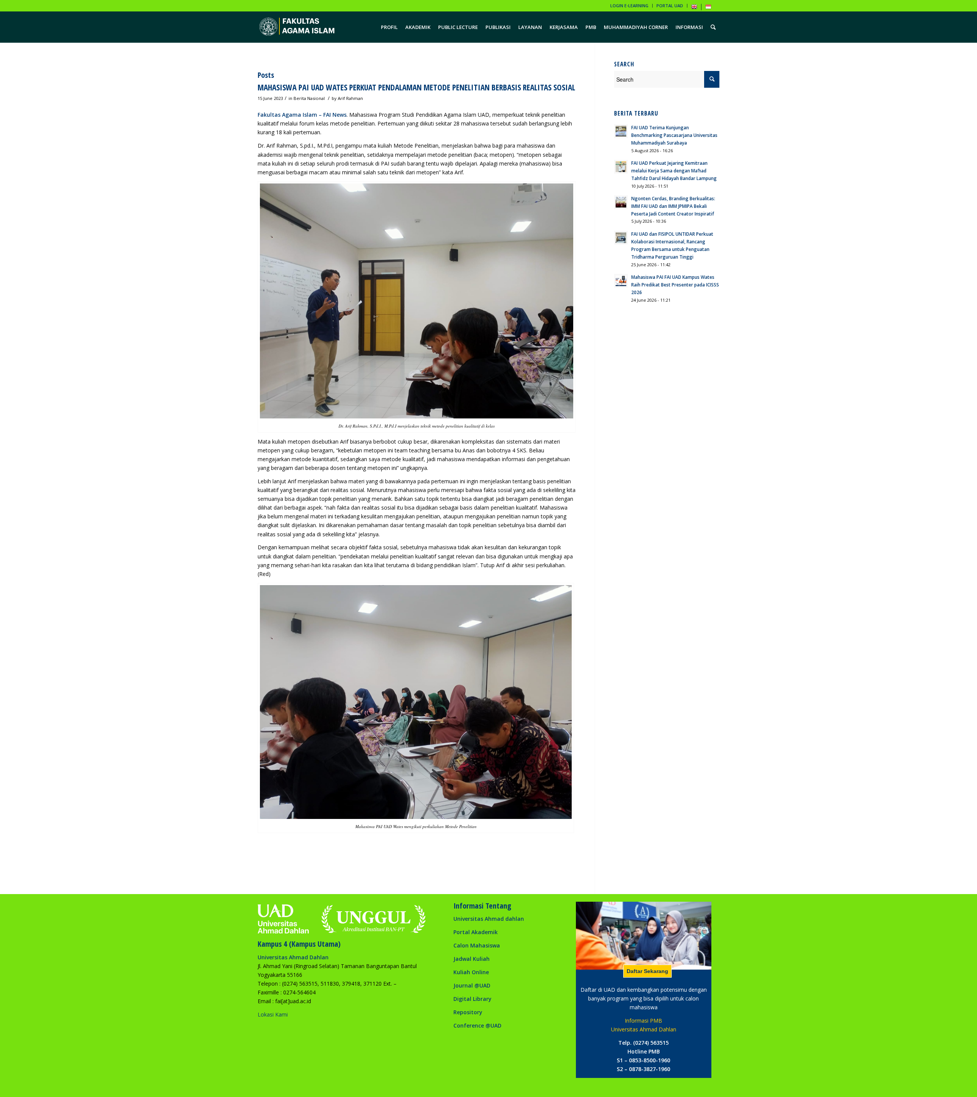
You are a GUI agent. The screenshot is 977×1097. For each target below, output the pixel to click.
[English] (694, 8)
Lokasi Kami (273, 1014)
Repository (467, 1012)
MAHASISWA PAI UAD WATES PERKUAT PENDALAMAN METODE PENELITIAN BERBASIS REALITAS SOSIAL (416, 87)
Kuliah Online (471, 972)
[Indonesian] (708, 8)
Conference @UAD (477, 1025)
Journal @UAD (471, 985)
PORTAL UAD (669, 5)
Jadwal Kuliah (471, 958)
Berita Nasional (309, 98)
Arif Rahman (350, 98)
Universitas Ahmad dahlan (488, 918)
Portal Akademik (475, 932)
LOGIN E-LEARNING (629, 5)
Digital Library (472, 998)
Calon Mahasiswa (476, 945)
